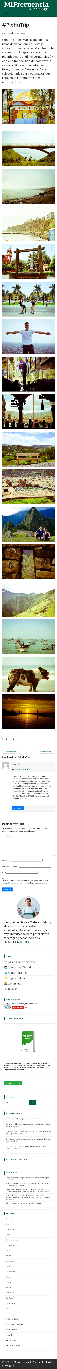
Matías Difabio (19, 33)
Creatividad (10, 1229)
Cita (7, 1224)
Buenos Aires (10, 1219)
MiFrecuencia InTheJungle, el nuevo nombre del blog (24, 1119)
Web (4, 872)
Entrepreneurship (12, 1240)
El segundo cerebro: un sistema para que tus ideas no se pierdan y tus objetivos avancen (28, 1133)
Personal (9, 1282)
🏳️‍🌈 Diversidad (13, 983)
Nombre (6, 860)
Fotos (8, 1250)
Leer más (23, 941)
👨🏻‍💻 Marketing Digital (17, 967)
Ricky (14, 764)
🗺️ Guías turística (15, 972)
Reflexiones (10, 1293)
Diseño (8, 1235)
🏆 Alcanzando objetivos (20, 962)
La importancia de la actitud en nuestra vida (33, 1191)
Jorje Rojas (10, 1178)
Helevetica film (45, 752)
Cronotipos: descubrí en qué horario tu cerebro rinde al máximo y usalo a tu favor (28, 1140)
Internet (8, 1256)
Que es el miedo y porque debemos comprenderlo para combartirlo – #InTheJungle (25, 1196)
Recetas (8, 1287)
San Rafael (9, 1298)
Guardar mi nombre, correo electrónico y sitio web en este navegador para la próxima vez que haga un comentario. (25, 881)
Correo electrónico (10, 866)
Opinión (8, 1277)
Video (8, 1314)
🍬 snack (9, 1335)
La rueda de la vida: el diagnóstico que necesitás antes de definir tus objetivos (26, 1148)
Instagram (9, 1365)
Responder (18, 808)
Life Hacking (10, 1272)
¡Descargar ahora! (13, 1083)
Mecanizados (10, 752)
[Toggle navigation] (6, 14)
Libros (8, 1266)
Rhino (8, 1203)
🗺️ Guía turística (12, 1330)
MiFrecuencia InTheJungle (29, 1361)
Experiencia (10, 1245)
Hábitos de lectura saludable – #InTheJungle (21, 1183)
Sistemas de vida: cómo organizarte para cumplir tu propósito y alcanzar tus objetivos (28, 1125)
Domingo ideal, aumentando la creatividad (27, 1203)
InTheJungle (10, 1261)
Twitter (50, 1361)
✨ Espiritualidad (15, 978)
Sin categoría (10, 1303)
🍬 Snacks (10, 989)
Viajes (13, 739)
